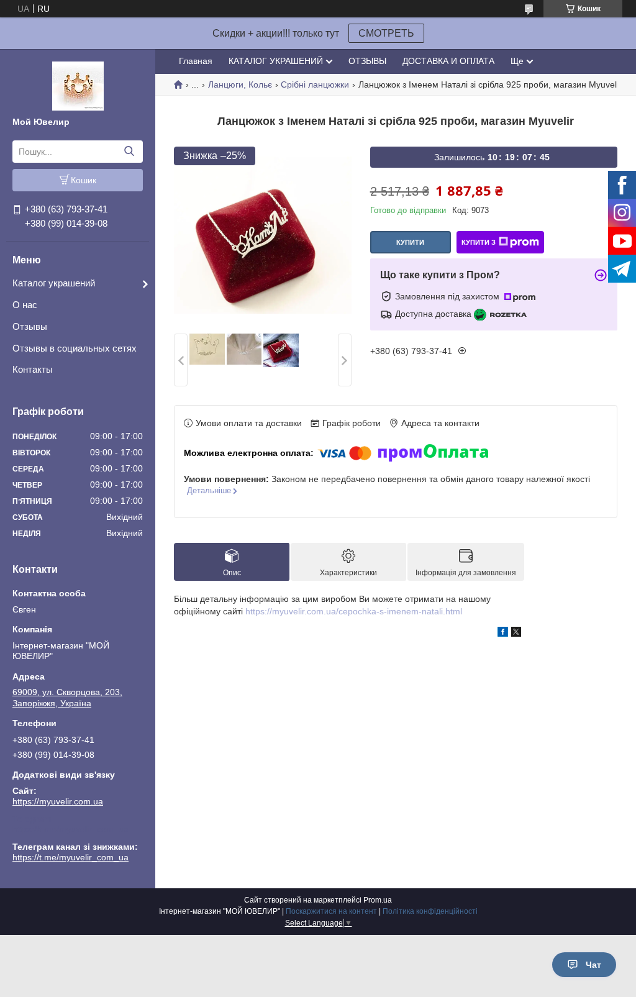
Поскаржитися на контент (331, 911)
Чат (593, 965)
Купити (410, 242)
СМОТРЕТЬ (386, 33)
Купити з (478, 242)
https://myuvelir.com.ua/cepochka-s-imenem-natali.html (353, 611)
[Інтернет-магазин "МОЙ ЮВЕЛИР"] (78, 85)
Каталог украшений (53, 283)
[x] (516, 634)
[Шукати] (129, 151)
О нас (24, 304)
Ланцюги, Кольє (240, 84)
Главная (195, 61)
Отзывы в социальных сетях (74, 348)
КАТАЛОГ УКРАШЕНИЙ (276, 61)
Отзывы (29, 326)
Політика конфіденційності (430, 911)
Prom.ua (377, 900)
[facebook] (502, 634)
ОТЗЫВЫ (367, 61)
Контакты (32, 369)
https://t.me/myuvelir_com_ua (70, 829)
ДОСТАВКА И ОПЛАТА (448, 61)
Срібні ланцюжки (315, 84)
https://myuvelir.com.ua (57, 801)
